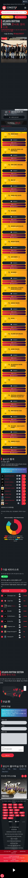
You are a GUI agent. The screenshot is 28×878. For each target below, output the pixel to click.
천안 (16, 812)
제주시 (10, 818)
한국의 (25, 1)
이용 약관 (6, 860)
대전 (5, 807)
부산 (10, 804)
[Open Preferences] (2, 876)
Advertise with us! (18, 852)
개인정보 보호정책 (14, 860)
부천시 (16, 810)
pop (9, 769)
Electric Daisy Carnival (14, 841)
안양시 (11, 815)
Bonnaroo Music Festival (14, 831)
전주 (11, 812)
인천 (15, 804)
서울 (5, 804)
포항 (5, 818)
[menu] (25, 7)
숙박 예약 (15, 142)
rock (3, 769)
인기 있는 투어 (7, 851)
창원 (23, 815)
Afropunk (14, 829)
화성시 (22, 812)
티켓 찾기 (15, 140)
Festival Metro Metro (14, 845)
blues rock (5, 771)
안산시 (5, 812)
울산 (11, 810)
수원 (15, 807)
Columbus (7, 17)
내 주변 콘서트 (21, 17)
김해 (17, 815)
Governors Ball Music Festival (14, 848)
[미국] (14, 129)
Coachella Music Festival (14, 836)
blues (15, 769)
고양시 (21, 807)
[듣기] (17, 476)
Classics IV (14, 605)
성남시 (5, 810)
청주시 (5, 815)
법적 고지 (23, 860)
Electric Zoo (14, 843)
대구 (20, 804)
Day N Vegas (14, 838)
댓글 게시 (7, 755)
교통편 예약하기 (15, 145)
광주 (10, 807)
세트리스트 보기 (15, 117)
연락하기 (15, 851)
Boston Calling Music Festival (14, 834)
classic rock (23, 769)
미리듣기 (5, 576)
